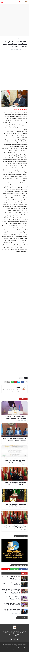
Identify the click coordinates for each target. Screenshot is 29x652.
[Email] (8, 382)
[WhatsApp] (12, 382)
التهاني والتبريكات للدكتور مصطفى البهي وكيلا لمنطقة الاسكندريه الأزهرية (11, 577)
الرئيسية (23, 648)
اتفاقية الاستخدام (7, 648)
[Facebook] (22, 382)
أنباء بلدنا (18, 387)
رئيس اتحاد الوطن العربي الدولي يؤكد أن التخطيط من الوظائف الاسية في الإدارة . (12, 603)
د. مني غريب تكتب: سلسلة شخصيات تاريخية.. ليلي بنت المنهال (11, 583)
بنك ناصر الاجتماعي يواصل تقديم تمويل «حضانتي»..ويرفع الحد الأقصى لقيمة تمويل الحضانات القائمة (11, 611)
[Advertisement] (14, 20)
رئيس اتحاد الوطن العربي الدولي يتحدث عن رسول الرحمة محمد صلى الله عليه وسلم (11, 597)
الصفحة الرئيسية (24, 38)
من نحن (17, 649)
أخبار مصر (18, 38)
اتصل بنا (12, 649)
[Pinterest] (15, 382)
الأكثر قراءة (24, 573)
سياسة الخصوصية (16, 648)
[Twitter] (18, 382)
